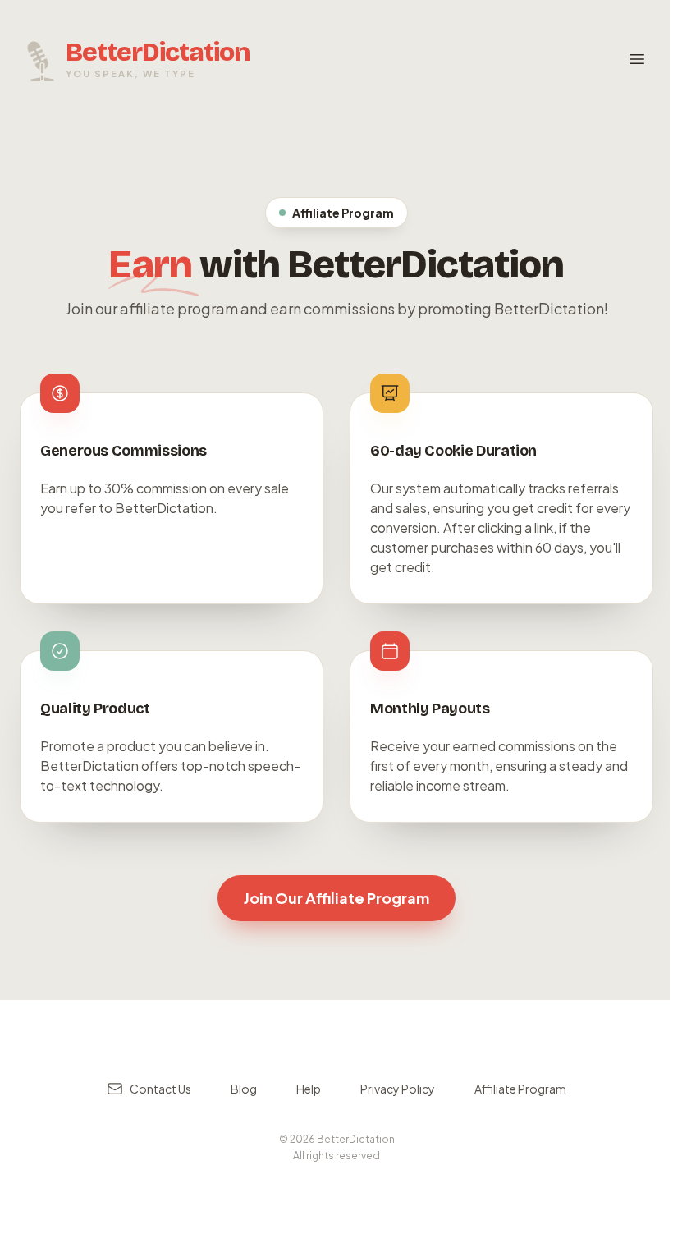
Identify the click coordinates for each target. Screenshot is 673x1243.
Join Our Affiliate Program (336, 897)
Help (308, 1088)
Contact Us (160, 1088)
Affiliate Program (520, 1088)
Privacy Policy (397, 1088)
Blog (244, 1088)
